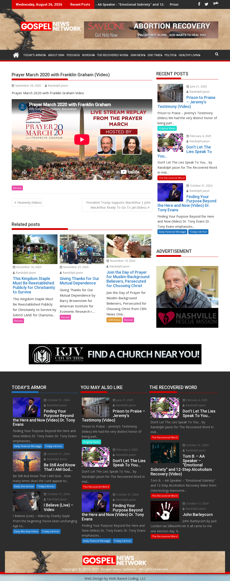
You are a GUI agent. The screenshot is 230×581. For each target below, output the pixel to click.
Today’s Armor (34, 55)
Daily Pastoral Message (172, 231)
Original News (167, 128)
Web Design (93, 578)
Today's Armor (198, 231)
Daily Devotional (24, 486)
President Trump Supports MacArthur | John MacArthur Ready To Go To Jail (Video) (118, 205)
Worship (88, 55)
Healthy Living (189, 55)
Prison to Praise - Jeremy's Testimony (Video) (176, 4)
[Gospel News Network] (16, 54)
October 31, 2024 (200, 186)
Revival (17, 188)
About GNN (56, 55)
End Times (155, 55)
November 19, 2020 (122, 261)
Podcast (73, 55)
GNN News (137, 55)
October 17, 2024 (197, 503)
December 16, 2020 (28, 267)
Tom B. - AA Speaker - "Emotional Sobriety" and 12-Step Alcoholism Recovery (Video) (121, 4)
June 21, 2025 (198, 86)
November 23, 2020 (75, 267)
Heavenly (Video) (29, 202)
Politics (170, 55)
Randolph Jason (58, 85)
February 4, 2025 (200, 136)
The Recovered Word (112, 55)
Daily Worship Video (26, 531)
